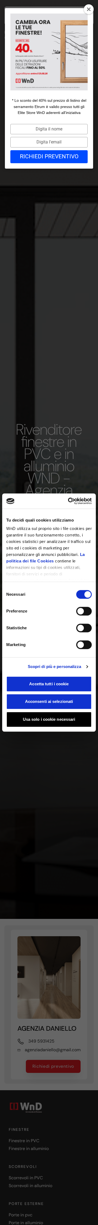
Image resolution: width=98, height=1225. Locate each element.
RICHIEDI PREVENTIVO (49, 156)
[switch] (84, 611)
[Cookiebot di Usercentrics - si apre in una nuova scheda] (69, 501)
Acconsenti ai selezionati (49, 701)
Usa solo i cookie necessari (49, 719)
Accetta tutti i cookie (49, 684)
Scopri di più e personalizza (54, 666)
